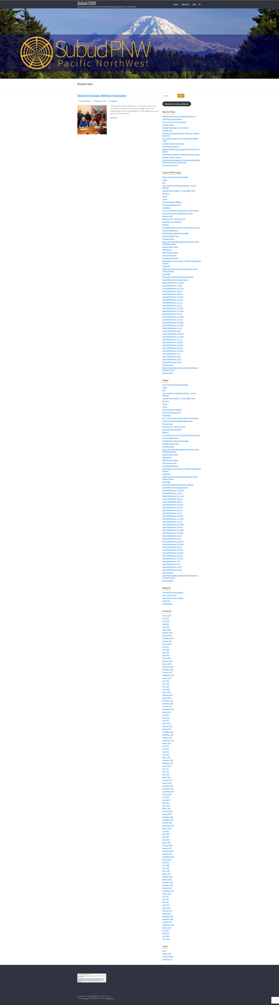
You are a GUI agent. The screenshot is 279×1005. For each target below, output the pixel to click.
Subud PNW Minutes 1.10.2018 (173, 283)
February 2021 (167, 780)
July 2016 (165, 930)
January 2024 (166, 698)
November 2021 (167, 763)
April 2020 (166, 806)
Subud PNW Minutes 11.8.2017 (173, 297)
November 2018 (167, 851)
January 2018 (166, 879)
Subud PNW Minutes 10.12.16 (172, 291)
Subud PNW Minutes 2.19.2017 (173, 308)
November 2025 (167, 638)
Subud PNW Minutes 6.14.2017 (173, 345)
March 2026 (166, 630)
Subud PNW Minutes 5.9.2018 (172, 342)
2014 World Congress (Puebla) (172, 592)
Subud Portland (167, 365)
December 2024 (167, 667)
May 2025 (165, 652)
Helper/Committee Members (172, 202)
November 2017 (167, 885)
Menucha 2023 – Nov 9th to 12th (173, 219)
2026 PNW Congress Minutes (172, 119)
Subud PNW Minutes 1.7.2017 (172, 286)
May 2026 (165, 624)
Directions (165, 194)
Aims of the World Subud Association (175, 177)
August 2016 (166, 928)
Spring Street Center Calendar (172, 598)
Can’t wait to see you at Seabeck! (174, 122)
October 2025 (167, 641)
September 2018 (168, 857)
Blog (164, 183)
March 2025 (166, 658)
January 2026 (166, 635)
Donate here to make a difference (177, 104)
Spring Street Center (169, 255)
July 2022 (165, 746)
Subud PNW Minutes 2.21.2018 (173, 311)
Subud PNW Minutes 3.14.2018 (173, 317)
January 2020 (166, 814)
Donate (165, 196)
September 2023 (168, 709)
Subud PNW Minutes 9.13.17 (172, 359)
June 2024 (165, 684)
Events (164, 199)
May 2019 (165, 837)
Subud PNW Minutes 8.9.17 (171, 356)
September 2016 (168, 925)
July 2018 (165, 862)
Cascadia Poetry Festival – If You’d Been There (178, 191)
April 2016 (166, 939)
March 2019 (166, 843)
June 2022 (165, 749)
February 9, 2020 (100, 101)
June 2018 (165, 865)
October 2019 (167, 823)
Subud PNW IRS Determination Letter (175, 280)
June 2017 (165, 899)
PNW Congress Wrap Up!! (170, 146)
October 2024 (167, 672)
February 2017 (167, 911)
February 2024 (167, 695)
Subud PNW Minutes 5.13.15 (172, 339)
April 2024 (166, 689)
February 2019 (167, 845)
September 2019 (168, 825)
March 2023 (166, 723)
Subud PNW (86, 2)
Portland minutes (168, 239)
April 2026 (166, 627)
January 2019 (166, 848)
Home (176, 4)
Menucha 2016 (167, 216)
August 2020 (166, 794)
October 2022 (167, 738)
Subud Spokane (167, 373)
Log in (164, 951)
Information (166, 208)
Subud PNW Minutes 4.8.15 (171, 331)
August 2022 (166, 743)
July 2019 (165, 831)
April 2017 (166, 905)
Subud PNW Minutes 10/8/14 (172, 294)
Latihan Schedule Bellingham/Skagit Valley (177, 213)
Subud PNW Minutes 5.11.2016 (173, 337)
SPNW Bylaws (167, 250)
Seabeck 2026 (167, 131)
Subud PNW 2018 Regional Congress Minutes (178, 277)
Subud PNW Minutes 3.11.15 (172, 314)
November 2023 (167, 703)
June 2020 (165, 800)
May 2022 (165, 752)
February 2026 (167, 633)
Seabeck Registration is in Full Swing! (175, 128)
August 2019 (166, 828)
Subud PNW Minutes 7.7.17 (171, 354)
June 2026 (165, 621)
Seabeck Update (168, 125)
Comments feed (167, 956)
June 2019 (165, 834)
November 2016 (167, 919)
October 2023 (167, 706)
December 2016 (167, 916)
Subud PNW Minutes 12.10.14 (172, 300)
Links (194, 4)
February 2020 (167, 811)
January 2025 (166, 664)
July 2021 (165, 769)
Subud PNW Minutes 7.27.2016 (172, 351)
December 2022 (167, 732)
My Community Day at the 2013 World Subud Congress (181, 228)
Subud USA (185, 4)
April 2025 (166, 655)
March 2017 (166, 908)
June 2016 (165, 933)
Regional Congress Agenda (171, 157)
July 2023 (165, 715)
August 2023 (166, 712)
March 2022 (166, 757)
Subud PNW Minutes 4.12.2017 (173, 325)
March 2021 (166, 777)
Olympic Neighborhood (170, 230)
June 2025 (165, 650)
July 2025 (165, 647)
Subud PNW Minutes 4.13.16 (172, 328)
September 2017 (168, 891)
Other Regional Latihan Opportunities (175, 233)
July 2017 (165, 896)
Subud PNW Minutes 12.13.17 (172, 303)
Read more (113, 118)
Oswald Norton (85, 101)
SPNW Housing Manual (170, 253)
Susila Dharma (167, 604)
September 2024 (168, 675)
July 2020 (165, 797)
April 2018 (166, 871)
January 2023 (166, 729)
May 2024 (165, 686)
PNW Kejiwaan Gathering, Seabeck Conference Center (181, 154)
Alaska (164, 180)
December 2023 (167, 701)
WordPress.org (167, 959)
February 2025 (167, 661)
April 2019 (166, 840)
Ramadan (114, 101)
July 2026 (165, 618)
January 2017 (166, 913)
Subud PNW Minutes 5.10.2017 (173, 334)
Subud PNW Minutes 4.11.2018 (173, 322)
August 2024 (166, 678)
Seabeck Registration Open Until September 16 (178, 116)
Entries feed (166, 954)
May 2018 (165, 868)
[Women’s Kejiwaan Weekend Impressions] (92, 119)
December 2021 (167, 760)
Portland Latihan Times (170, 236)
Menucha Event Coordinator (172, 222)
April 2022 (166, 755)
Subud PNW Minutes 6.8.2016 (172, 348)
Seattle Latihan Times (170, 247)
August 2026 (166, 616)
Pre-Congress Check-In (170, 165)
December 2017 (167, 882)
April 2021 (166, 774)
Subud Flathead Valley (170, 258)
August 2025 (166, 644)
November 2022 (167, 735)
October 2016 (167, 922)
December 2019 (167, 817)
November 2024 (167, 669)
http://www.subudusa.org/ (171, 205)
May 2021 (165, 772)
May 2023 (165, 721)
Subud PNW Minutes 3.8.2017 (172, 320)
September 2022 (168, 740)
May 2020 (165, 803)
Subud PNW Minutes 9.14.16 (172, 362)
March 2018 (166, 874)
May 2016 (165, 936)
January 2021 (166, 783)
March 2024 (166, 692)
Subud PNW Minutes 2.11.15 (172, 305)
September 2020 (168, 791)
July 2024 (165, 681)
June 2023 (165, 718)
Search (181, 96)
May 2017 (165, 902)
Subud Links (166, 266)
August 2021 (166, 766)
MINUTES (165, 225)
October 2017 (167, 888)
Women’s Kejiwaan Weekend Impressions (101, 95)
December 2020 (167, 786)
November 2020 (167, 789)
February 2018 (167, 877)
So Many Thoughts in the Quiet (173, 144)
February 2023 (167, 726)
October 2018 (167, 854)
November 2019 (167, 820)
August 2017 (166, 894)
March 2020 (166, 808)
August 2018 (166, 860)
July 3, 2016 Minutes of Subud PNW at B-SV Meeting (180, 211)
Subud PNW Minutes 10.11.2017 (173, 288)
